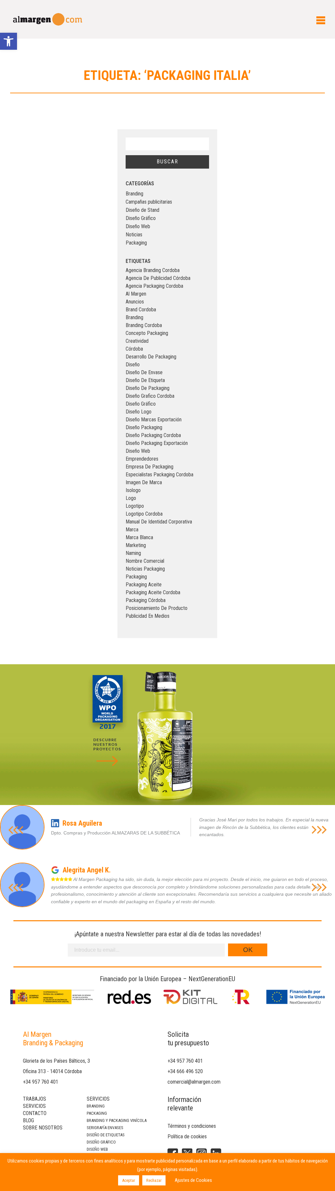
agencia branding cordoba (153, 270)
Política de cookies (187, 1136)
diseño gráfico (141, 404)
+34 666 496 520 (185, 1071)
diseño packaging (144, 427)
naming (133, 553)
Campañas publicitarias (149, 202)
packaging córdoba (146, 600)
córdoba (134, 349)
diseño (133, 364)
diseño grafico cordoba (150, 396)
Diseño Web (138, 226)
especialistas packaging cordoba (159, 474)
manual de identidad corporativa (159, 522)
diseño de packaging (147, 388)
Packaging (136, 243)
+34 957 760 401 (40, 1082)
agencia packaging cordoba (154, 286)
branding (134, 317)
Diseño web (97, 1149)
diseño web (138, 451)
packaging (136, 577)
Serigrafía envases (105, 1127)
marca (132, 529)
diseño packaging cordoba (153, 435)
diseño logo (138, 412)
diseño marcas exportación (154, 419)
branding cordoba (144, 325)
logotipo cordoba (144, 514)
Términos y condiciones (192, 1126)
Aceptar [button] (128, 1180)
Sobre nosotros (42, 1128)
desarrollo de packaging (151, 357)
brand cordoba (141, 309)
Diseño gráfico (101, 1142)
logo (131, 498)
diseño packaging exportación (157, 443)
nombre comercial (145, 561)
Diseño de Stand (142, 210)
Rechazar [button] (154, 1180)
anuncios (135, 302)
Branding (134, 194)
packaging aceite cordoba (153, 592)
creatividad (137, 341)
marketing (136, 545)
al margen (136, 294)
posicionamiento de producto (156, 608)
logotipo (135, 506)
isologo (133, 490)
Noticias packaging (145, 569)
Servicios (34, 1106)
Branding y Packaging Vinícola (117, 1120)
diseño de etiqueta (145, 380)
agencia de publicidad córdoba (158, 278)
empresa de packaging (149, 467)
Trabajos (34, 1099)
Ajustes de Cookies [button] (193, 1180)
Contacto (34, 1113)
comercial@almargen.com (194, 1082)
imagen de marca (144, 482)
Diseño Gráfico (141, 218)
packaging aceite (144, 584)
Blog (28, 1120)
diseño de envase (144, 372)
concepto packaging (147, 333)
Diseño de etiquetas (106, 1134)
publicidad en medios (147, 616)
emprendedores (142, 459)
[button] (8, 41)
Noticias (134, 234)
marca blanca (139, 537)
